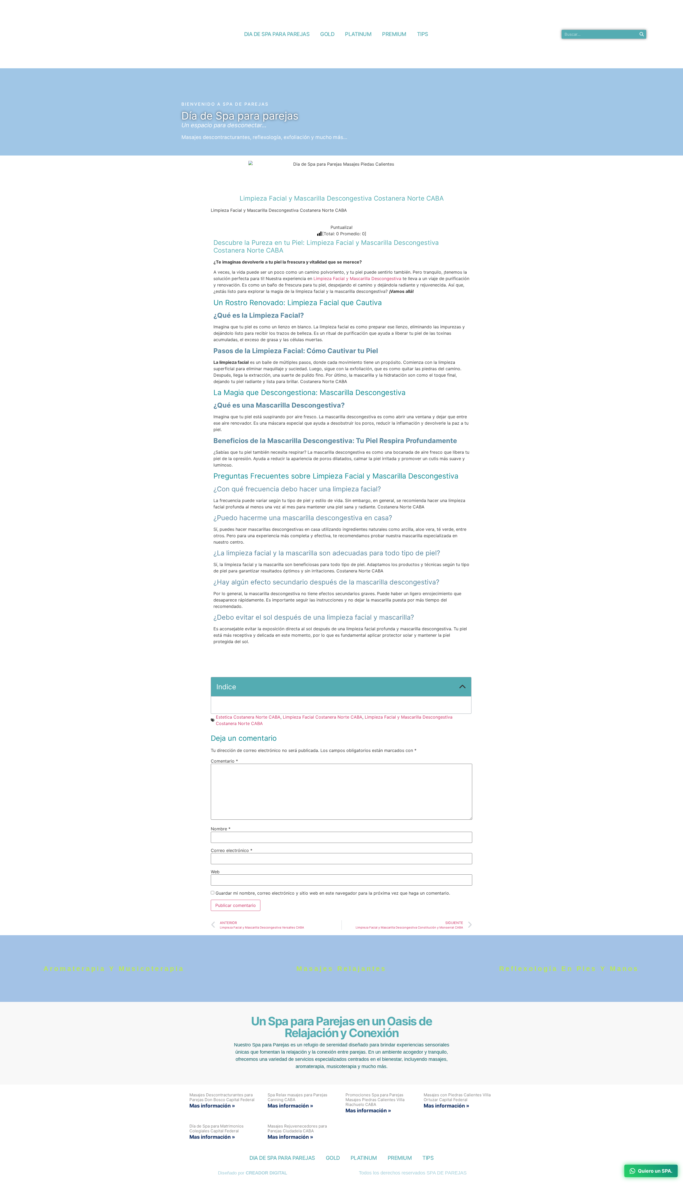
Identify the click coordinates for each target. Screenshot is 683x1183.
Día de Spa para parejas (239, 115)
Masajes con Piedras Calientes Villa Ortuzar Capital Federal (457, 1097)
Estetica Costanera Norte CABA (248, 717)
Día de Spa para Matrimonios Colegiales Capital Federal (216, 1128)
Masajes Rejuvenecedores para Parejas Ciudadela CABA (297, 1128)
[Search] (641, 34)
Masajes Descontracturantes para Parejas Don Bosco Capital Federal (222, 1097)
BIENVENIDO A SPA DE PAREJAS (225, 104)
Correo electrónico (231, 850)
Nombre (221, 829)
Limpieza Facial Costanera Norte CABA (322, 717)
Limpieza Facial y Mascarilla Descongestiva (356, 278)
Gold (327, 34)
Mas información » (212, 1106)
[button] (462, 686)
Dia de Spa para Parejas (277, 34)
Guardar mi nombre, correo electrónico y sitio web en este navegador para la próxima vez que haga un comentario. (333, 893)
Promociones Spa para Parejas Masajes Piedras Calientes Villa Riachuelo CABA (375, 1099)
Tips (422, 34)
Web (215, 872)
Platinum (358, 34)
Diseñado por (252, 1173)
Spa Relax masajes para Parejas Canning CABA (297, 1097)
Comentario (224, 761)
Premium (394, 34)
